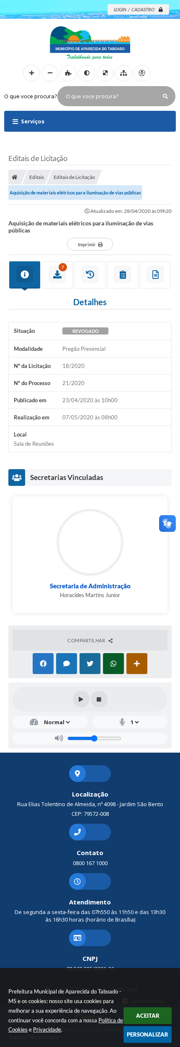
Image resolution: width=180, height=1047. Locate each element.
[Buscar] (165, 96)
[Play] (81, 699)
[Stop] (99, 699)
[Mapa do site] (123, 73)
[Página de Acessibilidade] (142, 73)
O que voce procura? (30, 96)
